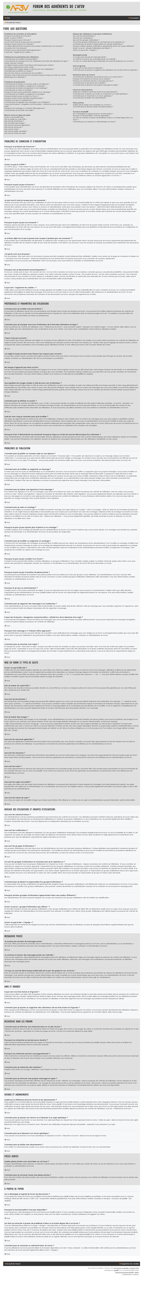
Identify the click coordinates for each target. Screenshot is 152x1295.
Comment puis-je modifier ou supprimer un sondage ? (24, 94)
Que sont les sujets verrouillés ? (15, 131)
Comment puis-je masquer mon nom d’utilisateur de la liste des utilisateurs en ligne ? (36, 61)
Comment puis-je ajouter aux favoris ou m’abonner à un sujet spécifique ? (100, 94)
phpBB (116, 1270)
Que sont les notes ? (11, 129)
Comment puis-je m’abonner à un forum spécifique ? (93, 96)
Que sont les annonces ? (13, 127)
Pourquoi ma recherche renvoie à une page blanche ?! (93, 81)
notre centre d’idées (12, 1214)
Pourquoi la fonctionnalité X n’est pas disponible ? (91, 116)
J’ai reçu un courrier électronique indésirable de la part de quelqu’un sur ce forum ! (103, 61)
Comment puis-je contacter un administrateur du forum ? (94, 122)
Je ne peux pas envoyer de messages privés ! (90, 57)
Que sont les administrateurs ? (84, 36)
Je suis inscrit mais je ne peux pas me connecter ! (22, 42)
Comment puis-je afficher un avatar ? (18, 71)
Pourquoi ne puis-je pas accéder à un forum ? (21, 96)
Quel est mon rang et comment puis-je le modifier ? (23, 73)
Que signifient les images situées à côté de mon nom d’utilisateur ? (29, 69)
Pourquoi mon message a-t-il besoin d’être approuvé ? (24, 108)
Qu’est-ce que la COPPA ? (13, 38)
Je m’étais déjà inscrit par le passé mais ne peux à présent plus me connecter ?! (34, 46)
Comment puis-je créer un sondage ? (18, 90)
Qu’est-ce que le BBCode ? (14, 117)
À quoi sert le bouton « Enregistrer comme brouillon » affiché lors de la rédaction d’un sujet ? (35, 105)
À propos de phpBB (119, 1199)
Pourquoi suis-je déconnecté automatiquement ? (22, 50)
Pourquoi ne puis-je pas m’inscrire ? (17, 40)
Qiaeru (137, 1272)
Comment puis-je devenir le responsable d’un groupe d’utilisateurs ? (98, 44)
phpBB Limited (68, 1196)
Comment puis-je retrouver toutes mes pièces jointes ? (93, 107)
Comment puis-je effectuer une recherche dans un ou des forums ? (98, 77)
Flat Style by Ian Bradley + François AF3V (126, 1268)
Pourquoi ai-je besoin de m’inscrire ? (17, 36)
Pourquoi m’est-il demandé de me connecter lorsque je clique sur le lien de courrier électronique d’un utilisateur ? (35, 76)
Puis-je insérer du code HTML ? (15, 119)
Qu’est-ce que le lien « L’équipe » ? (85, 50)
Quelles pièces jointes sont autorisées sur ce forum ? (92, 105)
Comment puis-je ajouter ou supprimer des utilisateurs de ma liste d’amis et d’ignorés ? (105, 70)
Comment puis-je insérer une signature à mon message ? (26, 88)
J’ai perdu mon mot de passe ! (15, 48)
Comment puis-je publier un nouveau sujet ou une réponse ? (26, 84)
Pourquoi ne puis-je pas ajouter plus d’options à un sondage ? (27, 92)
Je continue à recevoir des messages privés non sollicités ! (94, 59)
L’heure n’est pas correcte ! (14, 63)
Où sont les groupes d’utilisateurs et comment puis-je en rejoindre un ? (99, 42)
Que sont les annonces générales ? (17, 125)
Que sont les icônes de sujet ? (15, 133)
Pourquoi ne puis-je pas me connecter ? (19, 44)
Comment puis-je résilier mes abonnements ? (90, 98)
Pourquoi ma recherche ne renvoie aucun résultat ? (92, 79)
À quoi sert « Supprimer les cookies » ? (18, 52)
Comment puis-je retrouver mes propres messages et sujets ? (96, 85)
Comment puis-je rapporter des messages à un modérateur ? (27, 102)
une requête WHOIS (94, 1228)
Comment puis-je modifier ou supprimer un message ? (24, 86)
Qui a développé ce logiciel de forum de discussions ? (93, 114)
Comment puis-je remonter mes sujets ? (19, 110)
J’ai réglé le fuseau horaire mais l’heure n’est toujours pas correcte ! (29, 65)
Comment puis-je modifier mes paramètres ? (21, 59)
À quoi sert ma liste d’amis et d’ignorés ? (88, 68)
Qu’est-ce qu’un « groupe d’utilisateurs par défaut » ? (92, 48)
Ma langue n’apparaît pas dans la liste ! (19, 67)
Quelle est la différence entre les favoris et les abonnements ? (95, 92)
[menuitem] (7, 18)
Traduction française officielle (124, 1272)
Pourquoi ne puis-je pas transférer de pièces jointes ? (24, 98)
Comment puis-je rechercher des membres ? (89, 83)
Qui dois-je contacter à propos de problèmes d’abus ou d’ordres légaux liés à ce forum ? (103, 119)
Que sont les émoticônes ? (14, 121)
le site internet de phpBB (71, 374)
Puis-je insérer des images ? (14, 123)
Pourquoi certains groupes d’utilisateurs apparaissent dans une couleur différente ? (104, 46)
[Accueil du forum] (17, 8)
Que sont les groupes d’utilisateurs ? (86, 40)
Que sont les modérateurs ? (83, 38)
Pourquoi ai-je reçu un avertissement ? (18, 100)
